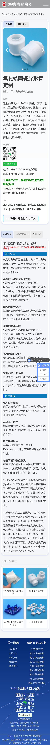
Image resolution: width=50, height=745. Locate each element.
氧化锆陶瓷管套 (36, 591)
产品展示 (5, 14)
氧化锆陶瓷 (17, 14)
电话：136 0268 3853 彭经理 (20, 169)
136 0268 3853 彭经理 (28, 726)
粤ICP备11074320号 (31, 743)
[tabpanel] (25, 396)
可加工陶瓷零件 (36, 622)
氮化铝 (32, 521)
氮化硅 (22, 521)
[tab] (7, 234)
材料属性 (22, 24)
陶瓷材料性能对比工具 (23, 218)
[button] (22, 69)
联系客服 (11, 164)
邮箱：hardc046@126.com (18, 173)
